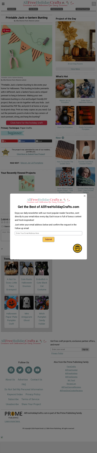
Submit (48, 239)
